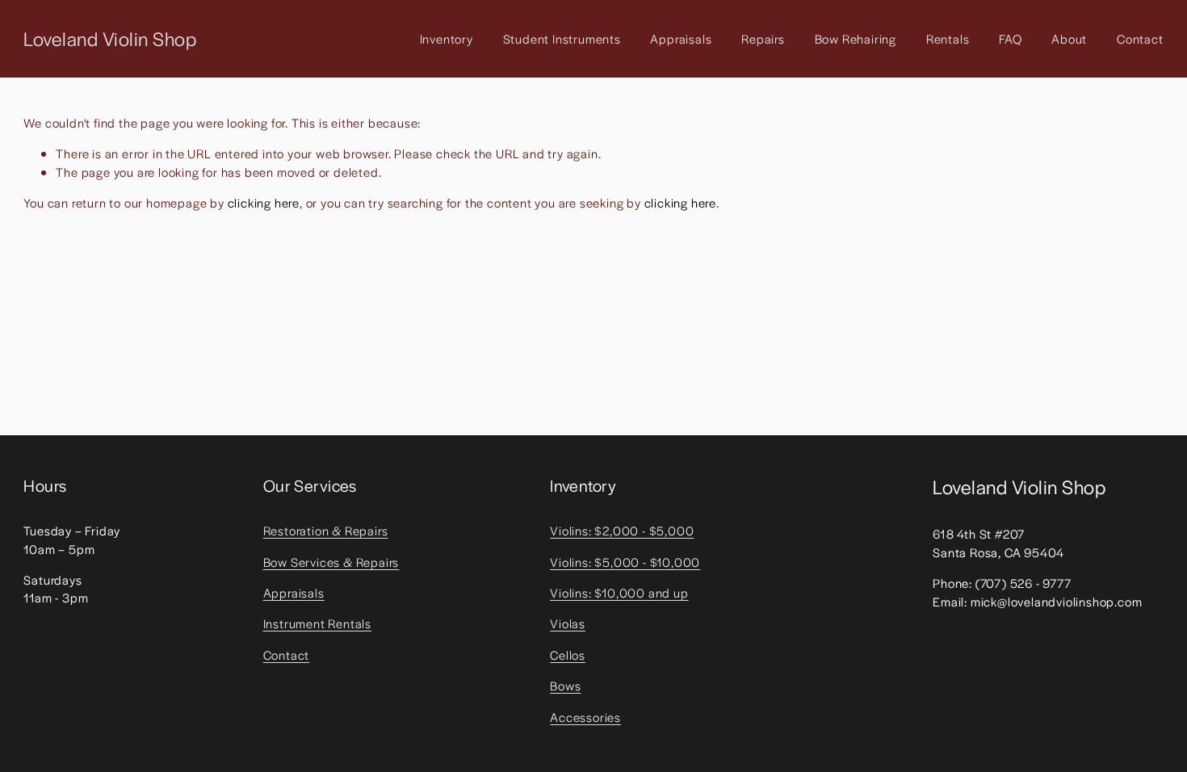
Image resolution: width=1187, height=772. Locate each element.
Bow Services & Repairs (331, 561)
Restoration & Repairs (325, 530)
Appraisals (680, 38)
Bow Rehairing (855, 38)
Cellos (567, 654)
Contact (1140, 38)
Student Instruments (562, 38)
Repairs (763, 38)
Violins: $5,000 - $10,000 (625, 561)
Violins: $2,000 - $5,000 (622, 530)
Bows (565, 685)
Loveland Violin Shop (109, 38)
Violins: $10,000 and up (619, 592)
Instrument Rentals (317, 623)
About (1069, 38)
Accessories (585, 716)
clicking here (264, 202)
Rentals (948, 38)
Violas (567, 623)
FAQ (1010, 38)
